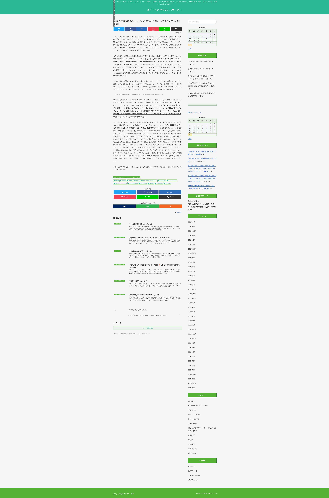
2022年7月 (192, 311)
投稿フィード (192, 471)
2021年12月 (192, 329)
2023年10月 (192, 253)
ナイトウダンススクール (121, 183)
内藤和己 (152, 183)
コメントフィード (194, 475)
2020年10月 (192, 383)
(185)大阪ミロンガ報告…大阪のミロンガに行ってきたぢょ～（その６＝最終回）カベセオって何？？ (202, 168)
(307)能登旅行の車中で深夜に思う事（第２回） (200, 62)
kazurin (198, 154)
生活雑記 (191, 444)
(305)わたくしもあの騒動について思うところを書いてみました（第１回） (201, 77)
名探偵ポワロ (160, 183)
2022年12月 (192, 289)
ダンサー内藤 (162, 180)
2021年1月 (192, 370)
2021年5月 (192, 356)
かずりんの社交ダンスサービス (149, 180)
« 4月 (189, 49)
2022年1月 (192, 325)
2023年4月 (192, 280)
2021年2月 (192, 365)
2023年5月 (192, 276)
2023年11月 (192, 249)
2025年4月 (192, 222)
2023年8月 (192, 262)
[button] (176, 29)
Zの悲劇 (130, 180)
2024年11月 (192, 235)
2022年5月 (192, 320)
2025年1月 (192, 226)
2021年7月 (192, 352)
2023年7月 (192, 267)
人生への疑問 (192, 423)
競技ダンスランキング (195, 113)
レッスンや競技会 (194, 414)
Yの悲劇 (124, 180)
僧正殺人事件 (144, 183)
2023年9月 (192, 258)
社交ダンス (168, 183)
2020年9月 (192, 388)
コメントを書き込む (147, 328)
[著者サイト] (124, 206)
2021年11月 (192, 334)
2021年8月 (192, 347)
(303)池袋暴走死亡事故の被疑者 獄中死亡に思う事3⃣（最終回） (201, 94)
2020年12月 (192, 374)
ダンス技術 (192, 410)
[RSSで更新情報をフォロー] (170, 206)
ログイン (191, 466)
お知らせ (191, 401)
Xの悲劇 (117, 180)
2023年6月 (192, 271)
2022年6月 (192, 316)
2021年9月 (192, 343)
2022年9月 (192, 302)
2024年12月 (192, 231)
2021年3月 (192, 361)
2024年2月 (192, 240)
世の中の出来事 (193, 419)
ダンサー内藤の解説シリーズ (198, 405)
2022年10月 (192, 298)
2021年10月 (192, 338)
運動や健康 (192, 453)
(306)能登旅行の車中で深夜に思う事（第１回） (200, 69)
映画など (191, 435)
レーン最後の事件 (133, 183)
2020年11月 (192, 379)
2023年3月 (192, 285)
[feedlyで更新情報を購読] (147, 206)
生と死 (190, 439)
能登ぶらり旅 (192, 448)
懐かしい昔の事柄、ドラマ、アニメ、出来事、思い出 (127, 177)
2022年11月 (192, 294)
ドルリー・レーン (173, 180)
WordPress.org (193, 480)
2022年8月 (192, 307)
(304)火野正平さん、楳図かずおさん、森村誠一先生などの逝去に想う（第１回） (201, 86)
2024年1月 (192, 244)
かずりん (137, 180)
